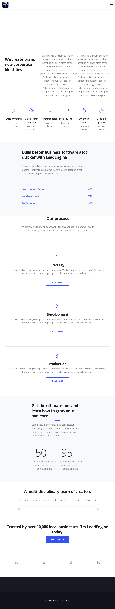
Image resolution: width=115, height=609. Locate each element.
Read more (57, 282)
